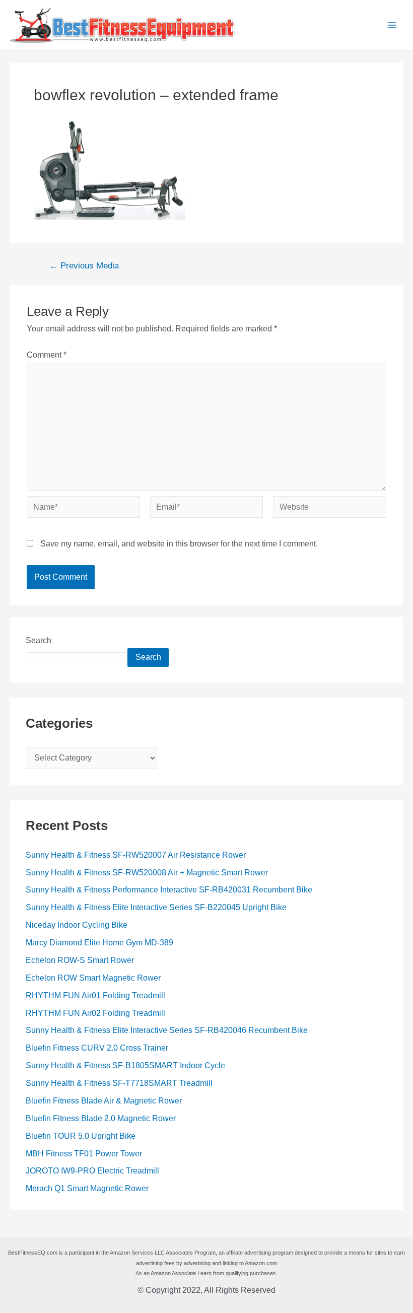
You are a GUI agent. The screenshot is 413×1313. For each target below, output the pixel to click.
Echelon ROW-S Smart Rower (80, 960)
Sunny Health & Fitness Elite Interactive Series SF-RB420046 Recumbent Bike (167, 1030)
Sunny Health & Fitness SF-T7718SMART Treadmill (119, 1083)
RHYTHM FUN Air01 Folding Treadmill (95, 995)
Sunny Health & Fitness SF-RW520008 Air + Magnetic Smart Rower (147, 872)
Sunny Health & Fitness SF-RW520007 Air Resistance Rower (136, 855)
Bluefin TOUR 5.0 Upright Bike (80, 1136)
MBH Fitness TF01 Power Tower (84, 1153)
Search (38, 640)
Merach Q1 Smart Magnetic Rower (87, 1188)
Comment (46, 355)
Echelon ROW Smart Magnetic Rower (93, 978)
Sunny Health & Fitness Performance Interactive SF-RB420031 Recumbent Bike (169, 889)
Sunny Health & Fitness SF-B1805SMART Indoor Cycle (125, 1065)
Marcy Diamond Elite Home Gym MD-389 (99, 942)
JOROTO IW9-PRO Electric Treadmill (92, 1170)
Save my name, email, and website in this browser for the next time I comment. (179, 543)
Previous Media (84, 266)
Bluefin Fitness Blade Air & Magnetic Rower (104, 1100)
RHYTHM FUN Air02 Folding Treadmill (95, 1013)
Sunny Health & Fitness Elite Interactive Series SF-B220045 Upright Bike (156, 907)
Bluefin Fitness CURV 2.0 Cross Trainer (97, 1048)
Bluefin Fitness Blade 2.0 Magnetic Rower (101, 1118)
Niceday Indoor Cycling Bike (76, 925)
